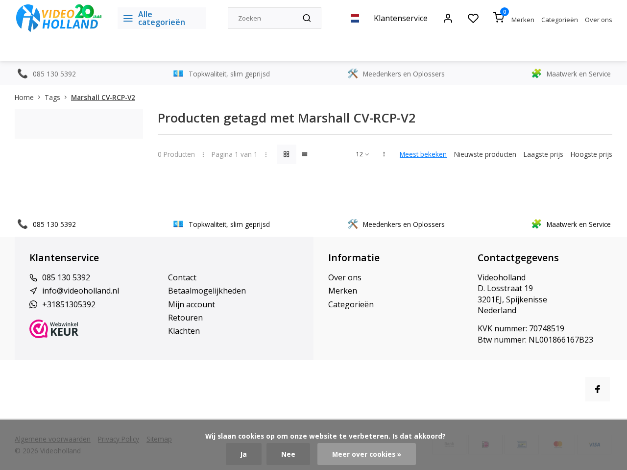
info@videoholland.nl (80, 290)
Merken (522, 19)
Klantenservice (401, 18)
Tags (52, 97)
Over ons (598, 19)
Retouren (185, 317)
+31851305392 (69, 304)
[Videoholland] (59, 18)
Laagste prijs (543, 154)
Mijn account (191, 304)
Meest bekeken (423, 154)
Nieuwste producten (485, 154)
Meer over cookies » (366, 454)
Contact (182, 277)
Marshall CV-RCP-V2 (103, 97)
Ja (244, 454)
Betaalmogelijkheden (207, 290)
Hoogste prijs (591, 154)
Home (24, 97)
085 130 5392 (66, 277)
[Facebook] (597, 389)
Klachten (184, 330)
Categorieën (559, 19)
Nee (288, 454)
